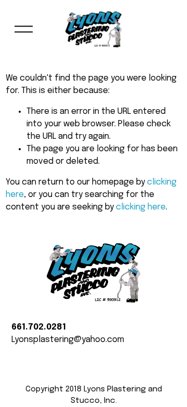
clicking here (141, 207)
